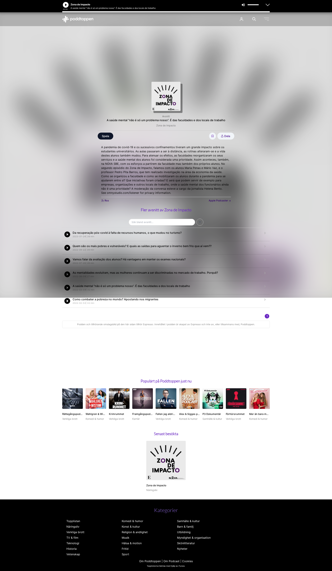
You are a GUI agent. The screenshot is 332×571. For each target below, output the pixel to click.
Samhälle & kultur (188, 521)
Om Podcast (171, 561)
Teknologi (72, 543)
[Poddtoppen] (77, 19)
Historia (71, 548)
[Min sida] (241, 19)
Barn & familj (185, 526)
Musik (125, 537)
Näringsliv (72, 526)
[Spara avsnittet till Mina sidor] (212, 136)
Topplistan (73, 521)
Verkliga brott (75, 532)
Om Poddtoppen (150, 561)
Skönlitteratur (186, 543)
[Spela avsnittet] (67, 234)
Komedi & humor (132, 521)
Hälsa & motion (132, 543)
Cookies (187, 561)
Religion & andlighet (135, 532)
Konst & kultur (131, 526)
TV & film (72, 537)
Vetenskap (73, 554)
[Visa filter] (199, 222)
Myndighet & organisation (194, 537)
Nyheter (182, 548)
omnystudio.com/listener (123, 192)
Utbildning (184, 532)
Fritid (125, 548)
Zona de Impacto (166, 125)
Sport (125, 554)
